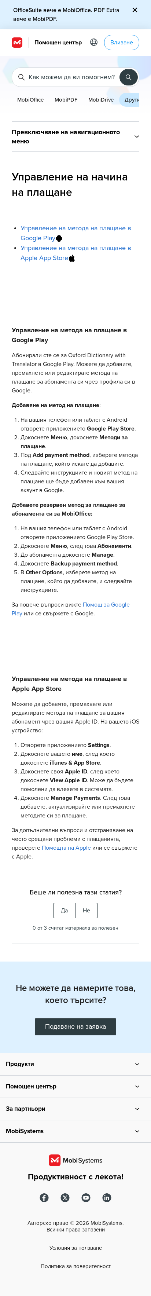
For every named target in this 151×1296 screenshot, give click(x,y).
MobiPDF (66, 99)
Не (86, 910)
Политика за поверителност (76, 1266)
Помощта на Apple (66, 848)
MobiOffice (30, 99)
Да (64, 910)
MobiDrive (101, 99)
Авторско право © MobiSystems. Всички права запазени (75, 1226)
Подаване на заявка (75, 1026)
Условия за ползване (75, 1248)
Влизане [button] (121, 42)
